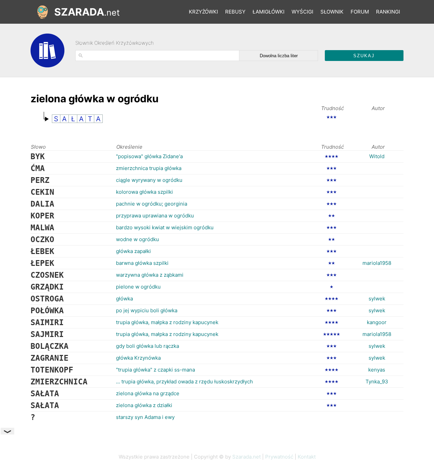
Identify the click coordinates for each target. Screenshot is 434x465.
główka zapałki (133, 251)
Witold (376, 156)
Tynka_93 (377, 381)
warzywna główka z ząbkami (149, 275)
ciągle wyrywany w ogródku (149, 180)
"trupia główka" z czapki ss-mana (155, 369)
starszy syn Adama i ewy (145, 417)
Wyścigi (302, 11)
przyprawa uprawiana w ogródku (155, 215)
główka (124, 298)
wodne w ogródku (137, 239)
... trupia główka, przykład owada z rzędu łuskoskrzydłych (184, 381)
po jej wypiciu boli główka (146, 310)
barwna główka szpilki (142, 263)
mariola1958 (376, 263)
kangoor (377, 322)
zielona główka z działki (144, 405)
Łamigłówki (268, 11)
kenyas (376, 369)
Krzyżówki (203, 11)
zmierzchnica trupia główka (148, 168)
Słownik (331, 11)
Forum (360, 11)
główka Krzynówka (138, 358)
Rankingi (388, 11)
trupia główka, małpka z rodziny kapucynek (167, 322)
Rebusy (235, 11)
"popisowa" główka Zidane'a (149, 156)
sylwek (377, 298)
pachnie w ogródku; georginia (151, 203)
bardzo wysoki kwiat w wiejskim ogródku (165, 227)
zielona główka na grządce (147, 393)
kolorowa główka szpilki (144, 192)
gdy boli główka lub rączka (147, 346)
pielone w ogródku (138, 286)
